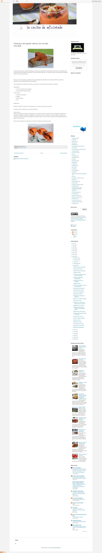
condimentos (75, 151)
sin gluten (74, 193)
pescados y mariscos (76, 178)
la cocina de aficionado (76, 236)
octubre (75, 261)
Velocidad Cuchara (77, 520)
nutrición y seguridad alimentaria (79, 173)
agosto (75, 265)
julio (74, 329)
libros (73, 167)
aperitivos (20, 147)
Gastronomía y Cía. (77, 525)
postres (73, 183)
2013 (73, 250)
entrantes (24, 147)
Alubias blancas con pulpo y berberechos (82, 430)
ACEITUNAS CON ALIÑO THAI (79, 499)
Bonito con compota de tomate (79, 298)
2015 (73, 247)
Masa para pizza (76, 320)
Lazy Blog (75, 507)
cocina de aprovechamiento (78, 149)
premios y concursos (76, 184)
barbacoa (74, 141)
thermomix (74, 198)
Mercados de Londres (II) (78, 325)
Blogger (58, 547)
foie (73, 159)
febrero (75, 339)
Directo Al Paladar (77, 467)
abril (74, 335)
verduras (74, 203)
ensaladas (74, 155)
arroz (73, 139)
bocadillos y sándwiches (77, 146)
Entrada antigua (63, 153)
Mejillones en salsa (77, 321)
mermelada (74, 170)
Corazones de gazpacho (78, 292)
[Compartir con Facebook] (19, 46)
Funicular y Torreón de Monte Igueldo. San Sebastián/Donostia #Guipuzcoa (79, 493)
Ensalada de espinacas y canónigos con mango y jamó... (79, 308)
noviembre (75, 259)
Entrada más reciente (18, 153)
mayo (74, 333)
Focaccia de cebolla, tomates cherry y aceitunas (79, 275)
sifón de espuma (75, 192)
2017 (73, 243)
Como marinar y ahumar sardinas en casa (82, 347)
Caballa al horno (77, 283)
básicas (73, 143)
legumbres (74, 165)
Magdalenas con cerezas (78, 305)
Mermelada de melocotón (78, 288)
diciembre (75, 258)
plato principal (75, 181)
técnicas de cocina (76, 197)
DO (73, 154)
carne (73, 147)
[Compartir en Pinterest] (20, 46)
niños (73, 172)
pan (73, 176)
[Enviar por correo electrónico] (14, 46)
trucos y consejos (76, 200)
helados (74, 162)
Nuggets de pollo (77, 272)
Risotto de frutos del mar (78, 290)
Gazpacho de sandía (77, 293)
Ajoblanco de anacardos (81, 371)
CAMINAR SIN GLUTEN (78, 491)
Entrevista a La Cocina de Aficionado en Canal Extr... (79, 303)
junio (74, 331)
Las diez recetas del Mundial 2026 (79, 521)
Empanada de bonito (77, 268)
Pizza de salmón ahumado (79, 318)
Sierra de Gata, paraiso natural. (82, 407)
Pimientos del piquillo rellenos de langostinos (79, 286)
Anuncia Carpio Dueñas (78, 502)
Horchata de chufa (77, 300)
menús (73, 168)
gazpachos (74, 160)
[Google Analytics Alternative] (3, 552)
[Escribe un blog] (16, 46)
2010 (73, 256)
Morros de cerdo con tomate (79, 267)
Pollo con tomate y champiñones (83, 443)
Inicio (42, 153)
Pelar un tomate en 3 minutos (83, 455)
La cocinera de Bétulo (77, 498)
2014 (73, 249)
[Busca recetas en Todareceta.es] (74, 226)
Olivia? (74, 504)
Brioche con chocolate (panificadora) (78, 278)
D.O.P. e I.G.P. (75, 152)
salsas (73, 190)
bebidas (74, 144)
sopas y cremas (75, 195)
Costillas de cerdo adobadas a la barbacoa (82, 419)
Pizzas (73, 179)
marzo (74, 337)
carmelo (75, 232)
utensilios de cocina (76, 201)
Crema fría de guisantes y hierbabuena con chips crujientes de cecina (79, 510)
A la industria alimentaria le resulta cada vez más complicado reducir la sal (79, 527)
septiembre (76, 263)
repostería (74, 186)
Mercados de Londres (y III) (79, 311)
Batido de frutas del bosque (79, 270)
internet (73, 164)
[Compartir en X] (17, 46)
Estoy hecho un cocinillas (78, 476)
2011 (73, 254)
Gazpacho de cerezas (78, 316)
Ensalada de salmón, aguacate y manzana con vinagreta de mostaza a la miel (82, 396)
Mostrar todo (85, 531)
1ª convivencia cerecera (78, 323)
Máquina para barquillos (78, 327)
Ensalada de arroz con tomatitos (78, 281)
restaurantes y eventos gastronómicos (77, 188)
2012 (73, 252)
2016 (73, 245)
